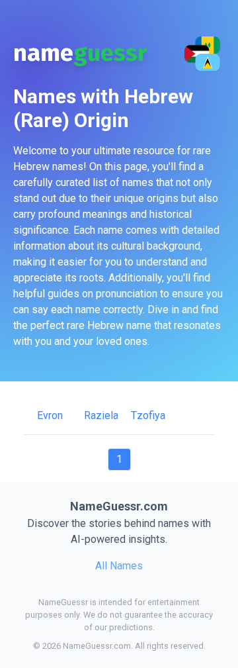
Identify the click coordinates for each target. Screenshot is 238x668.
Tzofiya (148, 415)
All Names (119, 565)
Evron (50, 415)
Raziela (101, 415)
